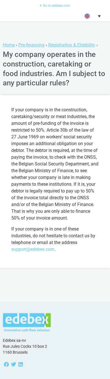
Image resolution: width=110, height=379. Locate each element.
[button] (92, 16)
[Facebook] (6, 364)
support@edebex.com (32, 249)
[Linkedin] (20, 364)
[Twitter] (13, 364)
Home (9, 45)
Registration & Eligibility (71, 45)
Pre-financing (31, 45)
